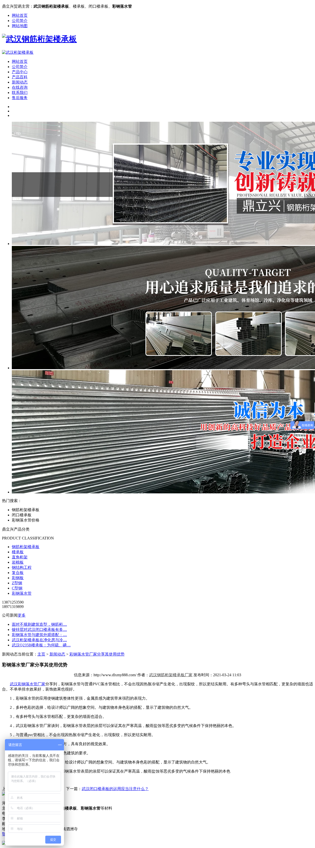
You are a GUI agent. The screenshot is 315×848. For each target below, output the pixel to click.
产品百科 (20, 77)
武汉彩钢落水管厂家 (27, 684)
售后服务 (20, 98)
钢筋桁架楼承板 (25, 547)
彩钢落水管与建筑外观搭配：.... (39, 635)
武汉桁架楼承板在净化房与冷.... (39, 640)
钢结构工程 (22, 567)
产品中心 (20, 72)
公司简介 (20, 20)
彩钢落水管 (22, 593)
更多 (22, 615)
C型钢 (17, 588)
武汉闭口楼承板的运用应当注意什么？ (115, 789)
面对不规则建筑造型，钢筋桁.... (39, 624)
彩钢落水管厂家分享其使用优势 (97, 654)
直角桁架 (20, 557)
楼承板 (18, 552)
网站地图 (20, 26)
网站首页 (20, 15)
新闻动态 (20, 82)
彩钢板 (18, 578)
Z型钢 (17, 583)
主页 (41, 654)
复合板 (18, 573)
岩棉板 (18, 562)
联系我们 (20, 92)
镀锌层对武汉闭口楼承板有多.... (39, 629)
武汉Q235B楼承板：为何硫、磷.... (41, 645)
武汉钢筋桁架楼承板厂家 (170, 675)
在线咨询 (20, 87)
